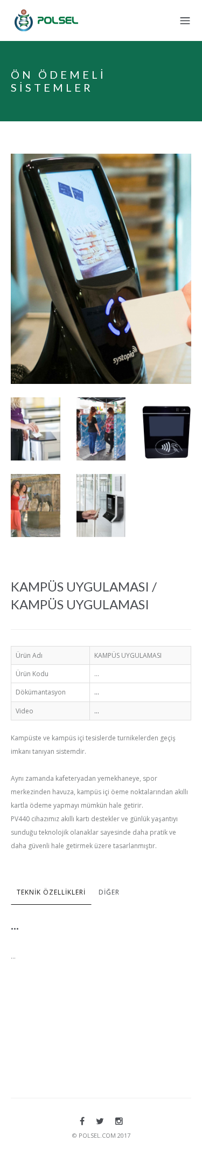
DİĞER (109, 892)
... (96, 692)
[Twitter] (100, 1121)
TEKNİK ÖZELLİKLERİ (51, 892)
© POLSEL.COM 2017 (101, 1135)
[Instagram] (119, 1121)
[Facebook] (82, 1121)
